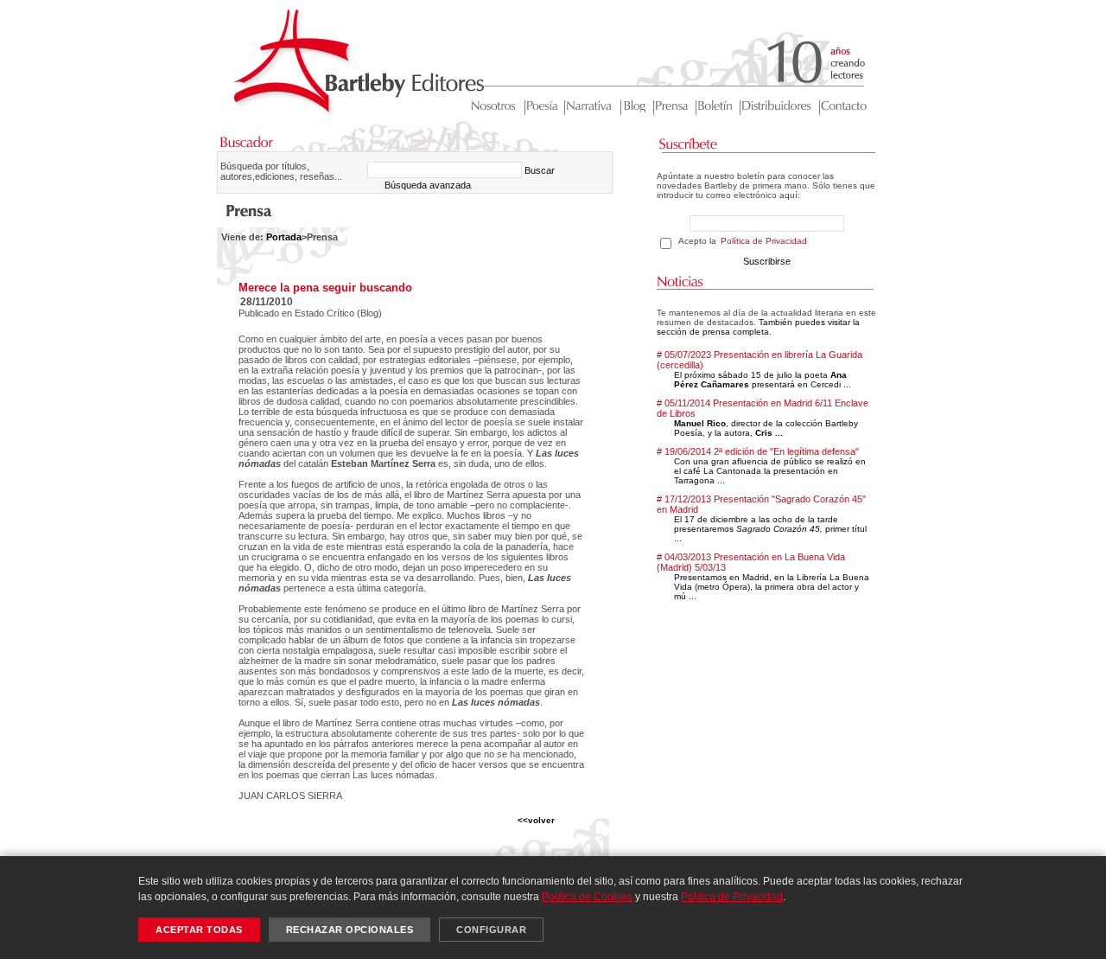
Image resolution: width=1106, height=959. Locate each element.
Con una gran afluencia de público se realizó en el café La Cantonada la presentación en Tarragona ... (770, 471)
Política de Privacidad (764, 241)
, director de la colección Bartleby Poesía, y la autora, (766, 428)
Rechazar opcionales (350, 929)
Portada (284, 237)
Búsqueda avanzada (428, 185)
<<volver (536, 820)
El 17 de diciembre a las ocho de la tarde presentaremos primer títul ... (770, 529)
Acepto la (742, 241)
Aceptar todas (199, 929)
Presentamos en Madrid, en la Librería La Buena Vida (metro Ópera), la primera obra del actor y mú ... (771, 586)
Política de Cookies (587, 897)
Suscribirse (767, 261)
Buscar (539, 170)
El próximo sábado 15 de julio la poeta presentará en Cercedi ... (762, 379)
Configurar (491, 929)
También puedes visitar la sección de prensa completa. (758, 326)
